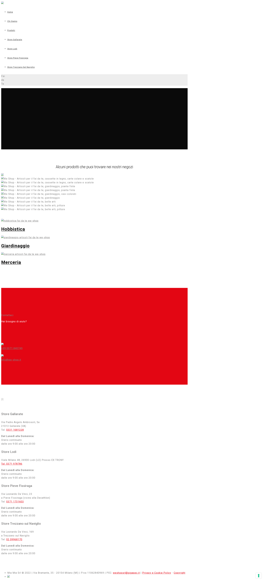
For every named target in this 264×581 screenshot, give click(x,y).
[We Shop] (2, 3)
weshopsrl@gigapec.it (126, 572)
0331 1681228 (15, 429)
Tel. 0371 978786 (11, 463)
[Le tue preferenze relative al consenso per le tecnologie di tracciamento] (259, 576)
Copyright (179, 572)
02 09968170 (14, 539)
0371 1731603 (15, 501)
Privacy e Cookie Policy (156, 572)
